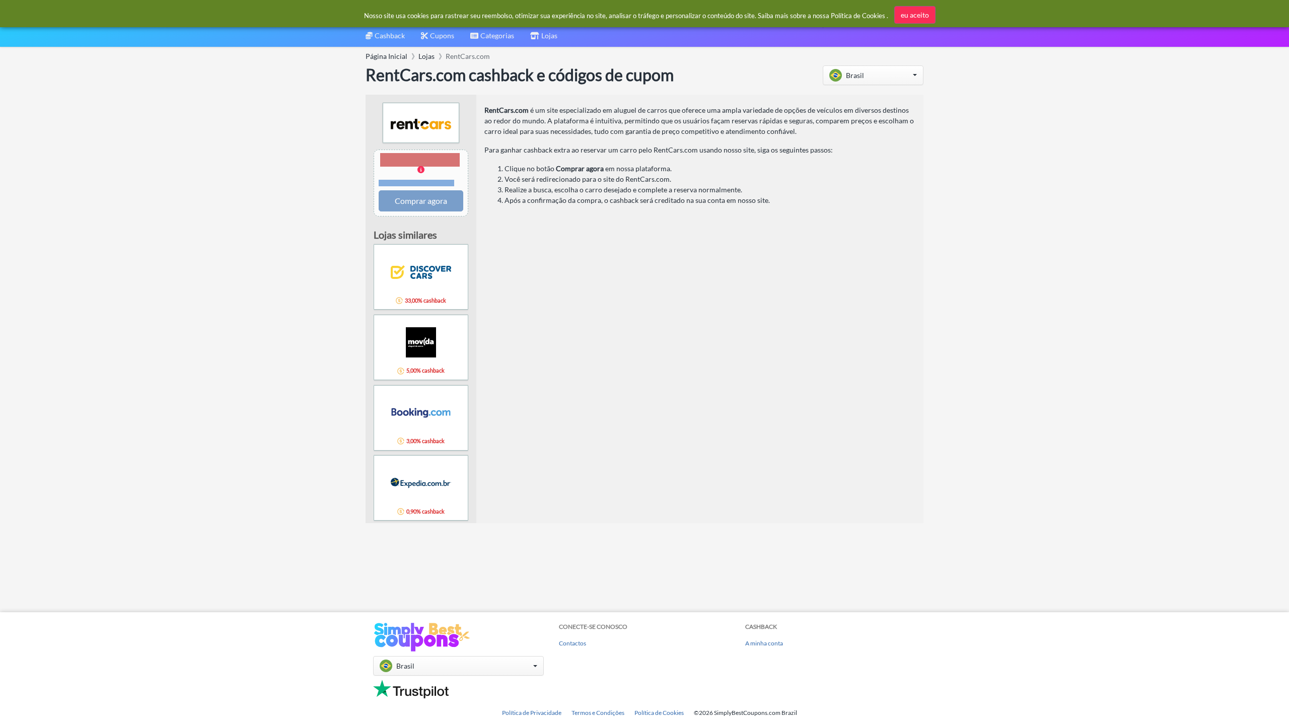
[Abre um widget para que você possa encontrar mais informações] (1249, 707)
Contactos (572, 643)
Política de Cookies (659, 712)
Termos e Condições (597, 712)
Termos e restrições (416, 183)
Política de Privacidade (531, 712)
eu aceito (915, 15)
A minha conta (764, 643)
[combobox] (492, 39)
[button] (873, 75)
